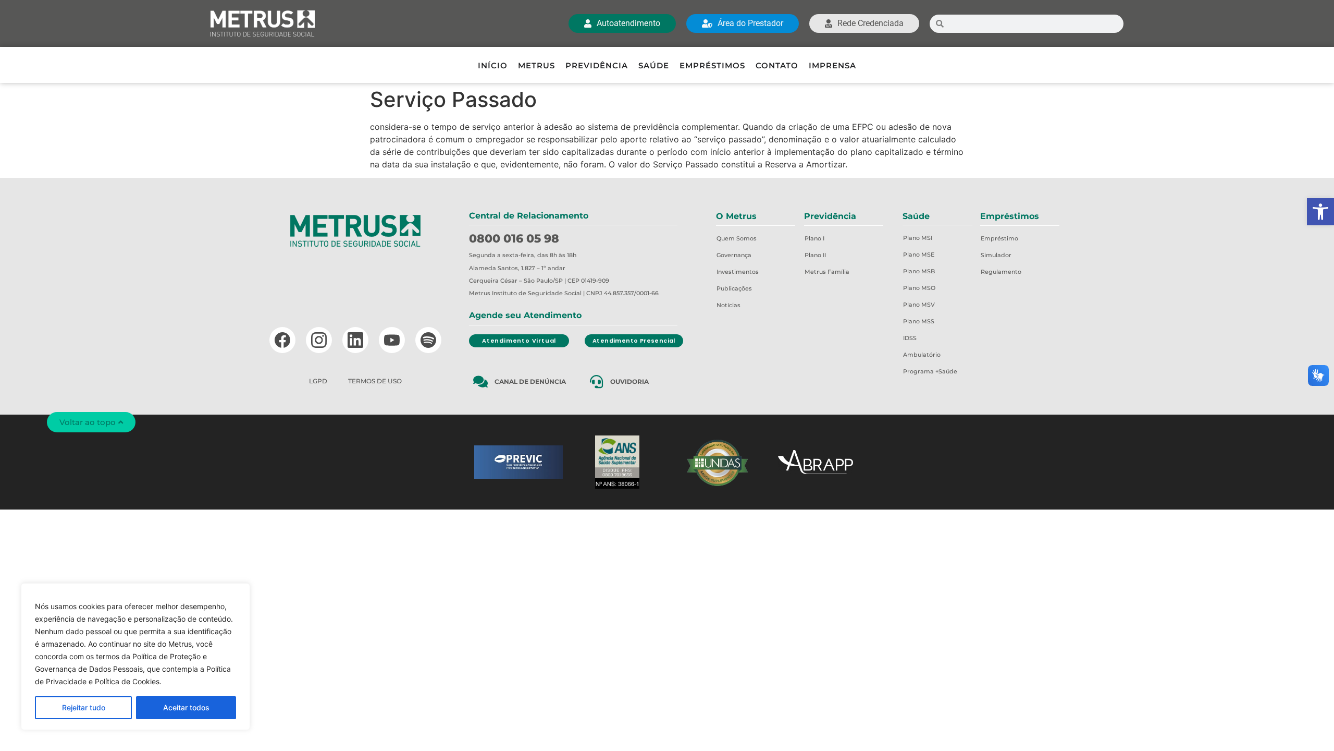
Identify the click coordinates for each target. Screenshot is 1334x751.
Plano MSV (919, 304)
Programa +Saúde (930, 371)
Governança (734, 255)
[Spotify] (428, 340)
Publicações (734, 288)
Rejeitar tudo (83, 707)
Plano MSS (918, 321)
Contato (777, 65)
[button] (1320, 211)
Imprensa (832, 65)
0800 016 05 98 (514, 239)
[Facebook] (282, 340)
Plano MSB (919, 271)
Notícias (728, 305)
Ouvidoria (629, 381)
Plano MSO (919, 288)
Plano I (814, 238)
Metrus (536, 65)
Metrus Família (827, 271)
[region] (135, 656)
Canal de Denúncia (530, 381)
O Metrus (736, 216)
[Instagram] (319, 340)
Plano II (815, 255)
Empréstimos (712, 65)
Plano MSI (917, 237)
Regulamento (1001, 271)
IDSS (910, 338)
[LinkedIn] (355, 340)
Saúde (653, 65)
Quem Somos (737, 238)
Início (493, 65)
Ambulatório (922, 354)
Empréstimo (999, 238)
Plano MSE (918, 254)
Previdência (596, 65)
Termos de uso (375, 381)
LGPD (318, 381)
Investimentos (738, 271)
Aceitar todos (186, 707)
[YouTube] (392, 340)
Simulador (996, 255)
